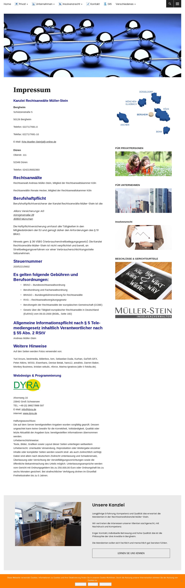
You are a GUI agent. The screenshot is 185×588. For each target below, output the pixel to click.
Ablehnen (93, 584)
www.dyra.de (30, 413)
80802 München (23, 219)
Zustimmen (80, 584)
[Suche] (170, 3)
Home (7, 4)
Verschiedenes (125, 4)
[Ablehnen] (181, 581)
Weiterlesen (105, 584)
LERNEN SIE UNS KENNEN (131, 553)
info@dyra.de (29, 409)
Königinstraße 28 (23, 215)
